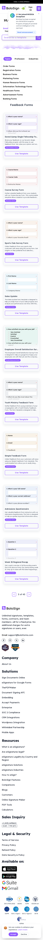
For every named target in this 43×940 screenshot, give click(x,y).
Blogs (5, 790)
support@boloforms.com (20, 635)
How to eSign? (9, 775)
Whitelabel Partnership (13, 727)
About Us (6, 664)
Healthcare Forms (11, 90)
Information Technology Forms (17, 86)
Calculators (7, 809)
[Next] (29, 594)
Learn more (22, 930)
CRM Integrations (11, 717)
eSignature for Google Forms (16, 682)
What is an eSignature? (13, 747)
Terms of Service (10, 840)
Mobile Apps (8, 732)
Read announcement (25, 32)
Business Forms (10, 74)
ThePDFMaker (9, 687)
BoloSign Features (11, 780)
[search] (38, 37)
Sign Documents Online (13, 677)
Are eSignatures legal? (13, 752)
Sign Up (30, 8)
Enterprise (7, 707)
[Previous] (14, 594)
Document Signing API (13, 692)
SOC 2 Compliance (11, 712)
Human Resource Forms (14, 82)
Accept (13, 934)
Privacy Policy (9, 845)
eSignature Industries (12, 770)
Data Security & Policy (13, 855)
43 (24, 594)
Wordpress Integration (13, 722)
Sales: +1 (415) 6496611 (21, 2)
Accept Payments (11, 702)
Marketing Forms (11, 78)
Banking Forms (10, 99)
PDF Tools (7, 804)
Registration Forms (12, 70)
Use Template (21, 153)
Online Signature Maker (13, 799)
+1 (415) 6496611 (9, 823)
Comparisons (8, 785)
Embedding (7, 697)
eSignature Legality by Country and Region (19, 758)
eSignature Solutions (12, 765)
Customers (7, 795)
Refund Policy (8, 850)
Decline (24, 934)
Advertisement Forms (13, 95)
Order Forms (9, 66)
